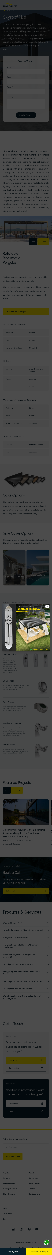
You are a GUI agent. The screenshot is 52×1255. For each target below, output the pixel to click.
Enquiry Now (13, 1251)
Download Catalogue (39, 1251)
